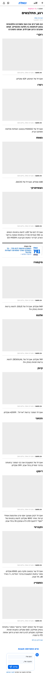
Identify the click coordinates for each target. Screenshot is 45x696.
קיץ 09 (34, 640)
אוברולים (40, 640)
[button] (35, 3)
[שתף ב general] (4, 3)
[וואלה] (22, 3)
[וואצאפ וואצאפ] (8, 3)
